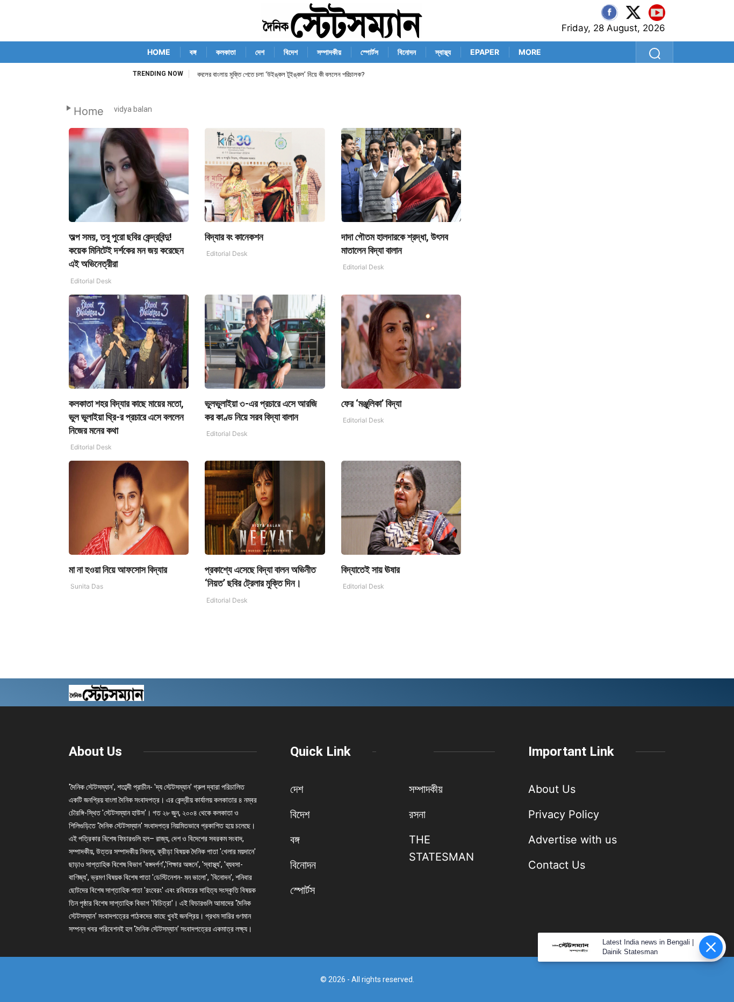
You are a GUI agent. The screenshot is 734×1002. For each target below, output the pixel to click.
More (530, 51)
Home (158, 51)
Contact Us (556, 864)
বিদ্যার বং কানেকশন (234, 236)
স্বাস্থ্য (443, 51)
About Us (95, 751)
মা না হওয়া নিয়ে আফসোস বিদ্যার (118, 569)
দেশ (259, 51)
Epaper (484, 51)
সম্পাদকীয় (329, 51)
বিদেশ (291, 51)
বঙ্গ (193, 51)
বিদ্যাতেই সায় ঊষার (370, 569)
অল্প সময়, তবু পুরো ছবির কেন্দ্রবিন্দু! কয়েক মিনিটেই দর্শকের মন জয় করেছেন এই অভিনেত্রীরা (126, 250)
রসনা (417, 814)
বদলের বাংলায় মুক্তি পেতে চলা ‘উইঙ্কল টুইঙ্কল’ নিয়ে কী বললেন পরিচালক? (281, 74)
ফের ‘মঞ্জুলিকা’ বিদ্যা (371, 403)
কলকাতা (226, 51)
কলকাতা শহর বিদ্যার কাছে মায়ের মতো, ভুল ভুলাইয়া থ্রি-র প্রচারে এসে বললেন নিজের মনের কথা (126, 417)
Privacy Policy (563, 814)
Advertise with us (572, 839)
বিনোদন (407, 51)
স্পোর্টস (369, 51)
